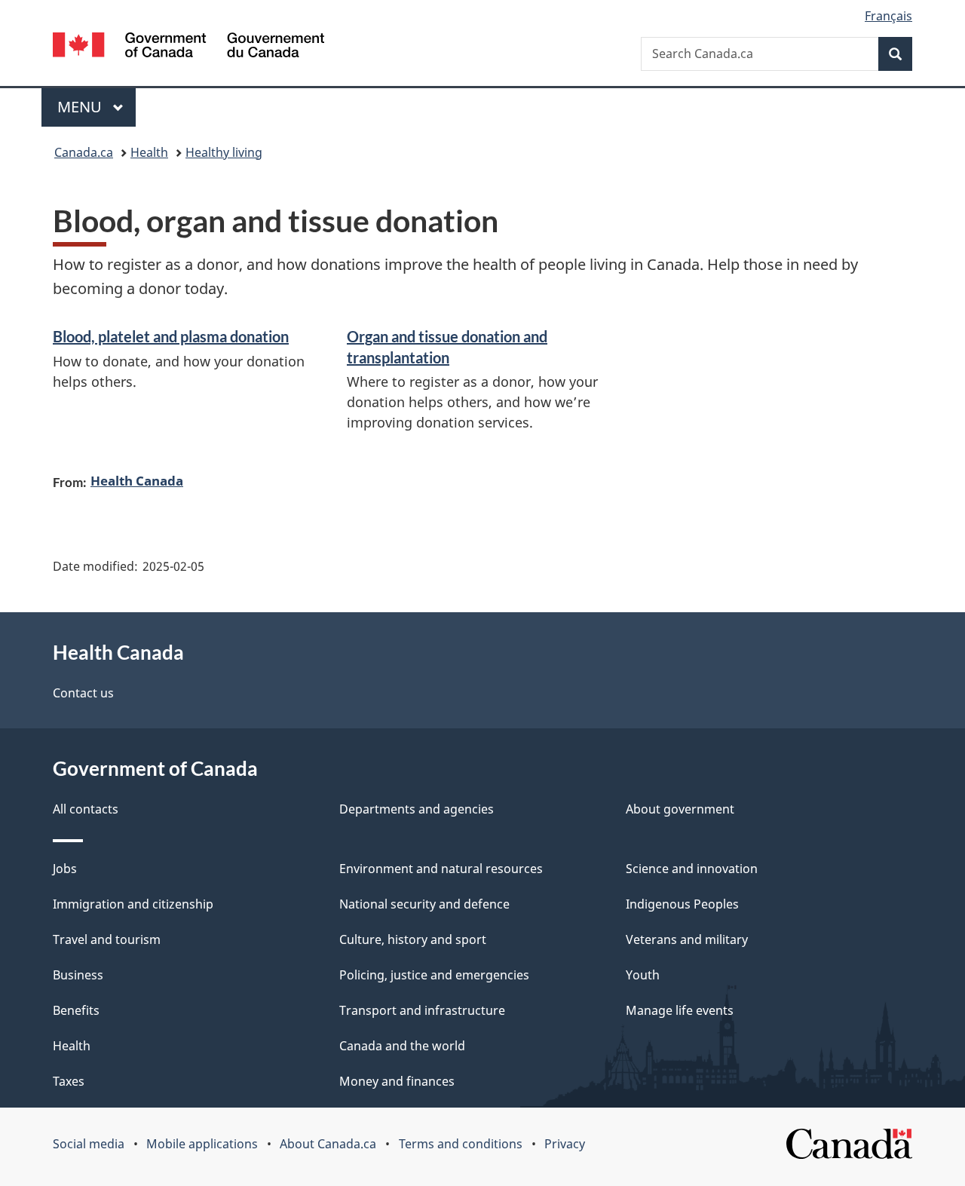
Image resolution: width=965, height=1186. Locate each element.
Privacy (564, 1143)
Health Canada (136, 480)
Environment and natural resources (441, 868)
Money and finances (397, 1081)
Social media (88, 1143)
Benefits (76, 1010)
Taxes (68, 1081)
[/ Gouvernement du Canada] (188, 47)
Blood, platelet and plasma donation (171, 336)
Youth (643, 975)
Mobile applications (202, 1143)
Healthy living (223, 152)
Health (149, 152)
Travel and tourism (107, 939)
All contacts (85, 809)
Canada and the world (402, 1045)
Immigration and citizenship (133, 904)
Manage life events (680, 1010)
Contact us (83, 693)
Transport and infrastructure (422, 1010)
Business (78, 975)
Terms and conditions (460, 1143)
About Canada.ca (328, 1143)
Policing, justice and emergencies (434, 975)
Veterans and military (687, 939)
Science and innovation (692, 868)
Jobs (65, 868)
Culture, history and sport (412, 939)
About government (680, 809)
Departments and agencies (416, 809)
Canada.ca (83, 152)
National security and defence (424, 904)
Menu (81, 107)
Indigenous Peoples (682, 904)
